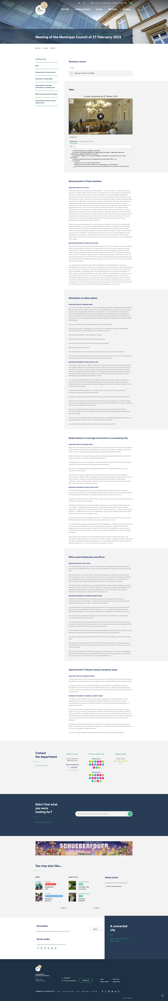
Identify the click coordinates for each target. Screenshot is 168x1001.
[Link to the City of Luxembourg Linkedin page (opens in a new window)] (52, 948)
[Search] (130, 814)
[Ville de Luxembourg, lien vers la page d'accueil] (41, 14)
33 (99, 767)
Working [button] (112, 9)
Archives (89, 34)
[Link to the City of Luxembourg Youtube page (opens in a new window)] (48, 948)
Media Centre (107, 3)
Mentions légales (85, 991)
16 (100, 764)
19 (95, 781)
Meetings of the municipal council (74, 34)
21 (93, 767)
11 (92, 764)
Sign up (95, 929)
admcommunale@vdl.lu (72, 764)
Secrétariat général (41, 765)
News (92, 3)
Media (58, 991)
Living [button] (99, 9)
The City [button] (65, 9)
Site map (78, 991)
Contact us (85, 980)
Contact (115, 3)
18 (103, 764)
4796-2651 (74, 767)
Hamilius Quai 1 (96, 758)
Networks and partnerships (68, 991)
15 (97, 764)
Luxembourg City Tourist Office (44, 991)
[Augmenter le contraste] (79, 3)
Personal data (94, 991)
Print (54, 48)
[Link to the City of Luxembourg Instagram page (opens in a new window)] (45, 948)
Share (46, 48)
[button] (131, 3)
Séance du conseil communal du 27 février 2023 (108, 34)
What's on (98, 3)
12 (95, 778)
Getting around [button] (82, 9)
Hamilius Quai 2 (96, 772)
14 (95, 764)
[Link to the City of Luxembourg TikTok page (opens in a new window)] (55, 948)
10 (90, 764)
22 (96, 767)
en (84, 3)
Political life (45, 34)
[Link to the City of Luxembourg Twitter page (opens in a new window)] (41, 948)
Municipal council (57, 34)
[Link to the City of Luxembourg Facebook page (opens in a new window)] (38, 948)
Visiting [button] (127, 9)
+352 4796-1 (66, 978)
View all (64, 907)
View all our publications (114, 886)
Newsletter (122, 3)
